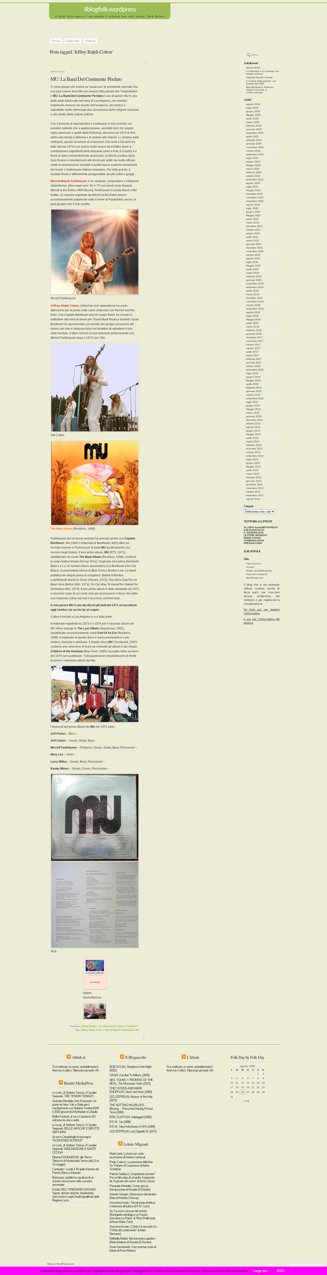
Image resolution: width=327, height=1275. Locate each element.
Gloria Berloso (89, 1026)
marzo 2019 (252, 294)
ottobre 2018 (253, 305)
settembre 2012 (255, 495)
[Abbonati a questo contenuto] (69, 1057)
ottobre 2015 (253, 395)
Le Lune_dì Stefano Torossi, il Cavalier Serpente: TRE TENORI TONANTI (74, 1094)
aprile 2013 (252, 470)
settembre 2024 (255, 154)
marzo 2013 (252, 473)
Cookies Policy (72, 41)
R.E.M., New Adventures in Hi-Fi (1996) (132, 1126)
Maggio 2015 (253, 409)
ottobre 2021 (253, 229)
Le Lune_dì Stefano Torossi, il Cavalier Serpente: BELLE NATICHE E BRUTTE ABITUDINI (76, 1128)
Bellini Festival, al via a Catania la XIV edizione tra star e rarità (74, 1118)
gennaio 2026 (254, 129)
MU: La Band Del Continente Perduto (86, 78)
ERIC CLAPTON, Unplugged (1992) (130, 1117)
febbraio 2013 (254, 477)
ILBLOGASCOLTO (254, 530)
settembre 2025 (255, 133)
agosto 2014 (253, 427)
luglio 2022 (252, 208)
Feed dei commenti (256, 574)
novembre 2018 (255, 301)
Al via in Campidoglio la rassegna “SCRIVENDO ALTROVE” (71, 1138)
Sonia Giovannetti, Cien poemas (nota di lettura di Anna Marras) (132, 1248)
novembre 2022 (255, 197)
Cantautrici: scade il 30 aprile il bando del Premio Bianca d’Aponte (75, 1171)
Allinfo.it (78, 1057)
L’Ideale (193, 1057)
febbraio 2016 (254, 387)
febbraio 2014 (254, 445)
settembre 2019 (255, 287)
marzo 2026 (252, 122)
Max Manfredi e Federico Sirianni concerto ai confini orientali (259, 90)
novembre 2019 (255, 283)
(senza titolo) (253, 67)
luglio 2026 (252, 107)
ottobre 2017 (253, 344)
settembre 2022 (255, 201)
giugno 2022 (253, 212)
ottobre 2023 (253, 176)
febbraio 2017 (254, 359)
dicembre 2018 (254, 298)
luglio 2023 (252, 186)
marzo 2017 (252, 355)
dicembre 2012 (254, 484)
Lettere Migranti (136, 1144)
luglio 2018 (252, 316)
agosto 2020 (253, 258)
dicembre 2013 (254, 448)
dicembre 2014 (254, 420)
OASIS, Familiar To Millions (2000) (129, 1075)
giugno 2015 (253, 405)
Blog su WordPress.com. (60, 1264)
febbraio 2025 (254, 140)
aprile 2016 (252, 384)
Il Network (90, 41)
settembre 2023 (255, 179)
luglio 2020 (252, 262)
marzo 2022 (252, 222)
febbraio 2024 (254, 172)
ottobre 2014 (253, 423)
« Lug (246, 1100)
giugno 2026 (253, 111)
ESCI (280, 1271)
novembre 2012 (255, 488)
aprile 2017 (252, 351)
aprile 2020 (252, 269)
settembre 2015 (255, 398)
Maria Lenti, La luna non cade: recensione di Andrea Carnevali (127, 1155)
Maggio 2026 (253, 115)
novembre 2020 (255, 251)
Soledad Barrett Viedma (259, 77)
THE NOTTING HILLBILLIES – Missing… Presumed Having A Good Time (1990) (130, 1108)
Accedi (250, 567)
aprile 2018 (252, 323)
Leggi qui (260, 1271)
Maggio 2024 (253, 165)
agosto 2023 (253, 183)
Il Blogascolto (135, 1057)
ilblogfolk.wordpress (110, 9)
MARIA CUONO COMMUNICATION (254, 539)
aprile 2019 (252, 290)
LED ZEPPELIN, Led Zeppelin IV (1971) (132, 1131)
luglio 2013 (252, 459)
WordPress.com (254, 578)
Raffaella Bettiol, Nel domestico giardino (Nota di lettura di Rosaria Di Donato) (132, 1240)
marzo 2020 (252, 273)
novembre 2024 (255, 147)
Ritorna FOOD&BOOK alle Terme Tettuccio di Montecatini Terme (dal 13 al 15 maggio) (75, 1160)
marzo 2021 (252, 240)
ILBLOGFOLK (252, 551)
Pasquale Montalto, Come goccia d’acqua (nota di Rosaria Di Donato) (129, 1187)
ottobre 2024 (253, 151)
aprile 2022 (252, 219)
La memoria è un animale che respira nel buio (262, 72)
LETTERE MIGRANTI (255, 535)
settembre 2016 (255, 369)
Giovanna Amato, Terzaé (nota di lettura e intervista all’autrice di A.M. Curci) (132, 1204)
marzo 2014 (252, 441)
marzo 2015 (252, 412)
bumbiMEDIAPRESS (266, 527)
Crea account (253, 563)
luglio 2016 (252, 373)
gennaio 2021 (254, 244)
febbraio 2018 (254, 330)
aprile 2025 (252, 136)
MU (137, 1030)
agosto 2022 (253, 204)
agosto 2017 (253, 348)
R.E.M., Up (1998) (119, 1122)
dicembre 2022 (254, 194)
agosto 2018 (253, 312)
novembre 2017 (255, 341)
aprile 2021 (252, 237)
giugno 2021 (253, 233)
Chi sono (55, 41)
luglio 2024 (252, 158)
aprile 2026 (252, 118)
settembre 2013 (255, 456)
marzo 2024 (252, 168)
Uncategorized (106, 1026)
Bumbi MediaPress (78, 1083)
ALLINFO (249, 527)
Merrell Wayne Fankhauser (119, 1030)
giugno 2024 (253, 161)
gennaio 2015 (254, 416)
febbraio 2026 (254, 125)
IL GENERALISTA (254, 532)
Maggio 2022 (253, 215)
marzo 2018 (252, 326)
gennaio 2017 (254, 362)
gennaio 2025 (254, 143)
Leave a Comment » (128, 1026)
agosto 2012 (253, 499)
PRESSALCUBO (253, 543)
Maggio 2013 (253, 466)
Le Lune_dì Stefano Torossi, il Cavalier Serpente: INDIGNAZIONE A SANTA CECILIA (74, 1148)
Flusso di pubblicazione (259, 570)
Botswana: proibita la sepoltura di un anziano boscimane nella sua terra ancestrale (73, 1181)
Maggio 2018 (253, 319)
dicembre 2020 (254, 247)
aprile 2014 (252, 438)
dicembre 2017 (254, 337)
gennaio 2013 (254, 481)
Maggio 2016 (253, 380)
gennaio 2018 (254, 334)
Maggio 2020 (253, 265)
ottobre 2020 (253, 255)
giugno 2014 (253, 430)
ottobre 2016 (253, 366)
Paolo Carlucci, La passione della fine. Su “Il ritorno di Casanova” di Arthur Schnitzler (131, 1165)
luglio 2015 (252, 402)
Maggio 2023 (253, 190)
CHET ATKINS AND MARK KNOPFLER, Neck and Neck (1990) (130, 1090)
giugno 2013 (253, 463)
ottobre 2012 (253, 491)
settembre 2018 (255, 308)
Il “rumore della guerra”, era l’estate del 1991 (261, 82)
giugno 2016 (253, 377)
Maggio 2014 (253, 434)
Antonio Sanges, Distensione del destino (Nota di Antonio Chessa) (132, 1196)
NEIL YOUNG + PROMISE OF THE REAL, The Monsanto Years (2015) (131, 1081)
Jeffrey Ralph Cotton (92, 1030)
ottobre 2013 (253, 452)
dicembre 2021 (254, 226)
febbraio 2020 (254, 276)
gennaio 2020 (254, 280)
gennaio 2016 (254, 391)
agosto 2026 (253, 104)
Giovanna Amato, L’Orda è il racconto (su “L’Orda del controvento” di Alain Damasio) (133, 1230)
